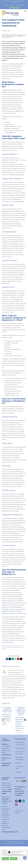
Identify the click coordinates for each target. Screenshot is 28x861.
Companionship (20, 748)
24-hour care (22, 613)
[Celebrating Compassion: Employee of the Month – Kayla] (7, 707)
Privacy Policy (5, 843)
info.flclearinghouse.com (10, 832)
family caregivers (14, 211)
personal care (21, 609)
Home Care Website (12, 843)
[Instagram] (16, 804)
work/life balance (19, 201)
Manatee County (7, 603)
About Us (18, 763)
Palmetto (19, 596)
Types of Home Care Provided (20, 743)
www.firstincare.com (8, 642)
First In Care (5, 645)
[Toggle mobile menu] (25, 11)
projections (13, 291)
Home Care (19, 130)
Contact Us (19, 772)
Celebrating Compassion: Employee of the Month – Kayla (6, 719)
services (4, 607)
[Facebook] (16, 801)
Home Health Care (10, 132)
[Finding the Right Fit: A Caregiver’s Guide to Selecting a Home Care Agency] (20, 707)
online (10, 789)
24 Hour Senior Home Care (20, 753)
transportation (18, 607)
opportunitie (14, 631)
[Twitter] (19, 801)
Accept (5, 858)
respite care (5, 611)
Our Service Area (19, 767)
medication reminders (8, 613)
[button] (3, 720)
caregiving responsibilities (12, 647)
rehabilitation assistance (9, 609)
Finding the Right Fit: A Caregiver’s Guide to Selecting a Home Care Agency (19, 724)
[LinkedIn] (23, 801)
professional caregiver (9, 90)
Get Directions (6, 754)
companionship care (15, 611)
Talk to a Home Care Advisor (20, 758)
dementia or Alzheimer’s (15, 542)
